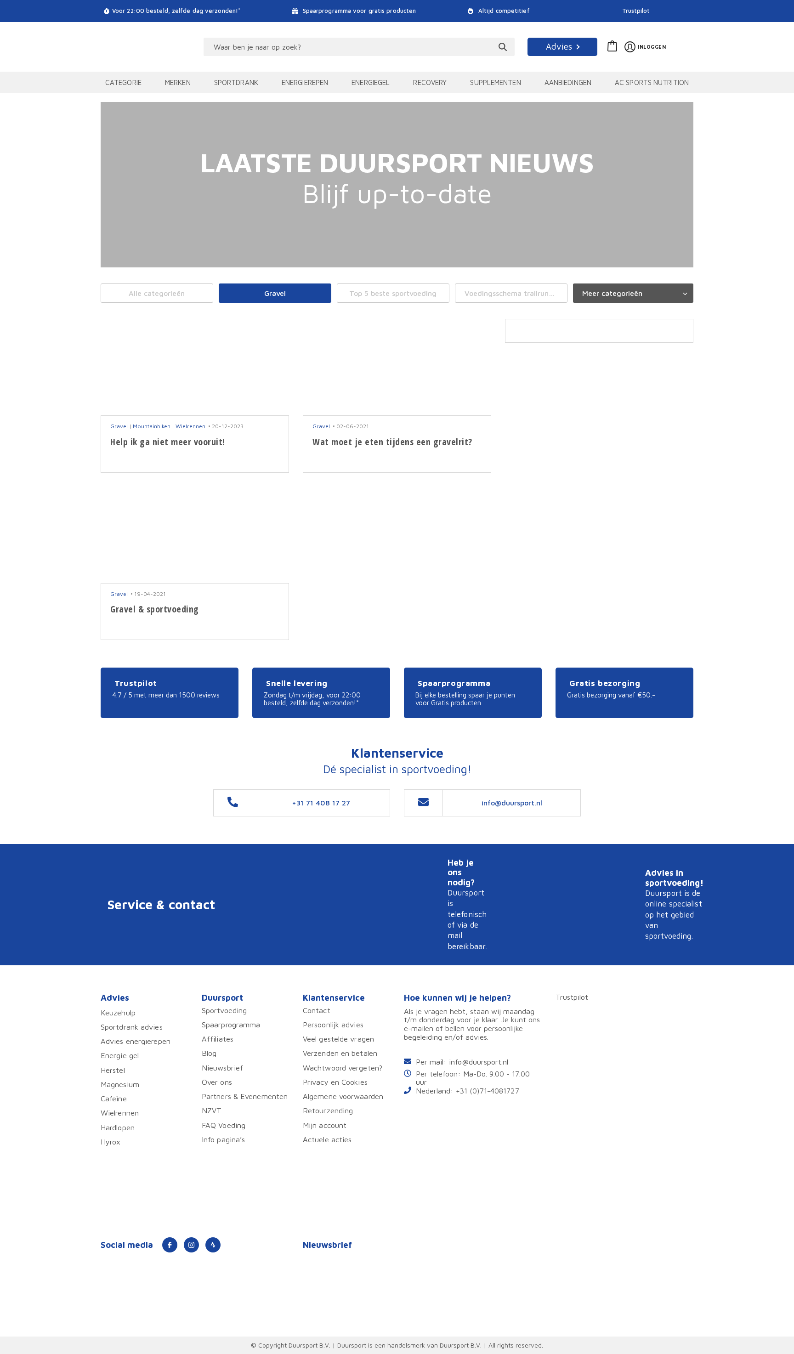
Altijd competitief (503, 10)
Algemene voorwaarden (343, 1096)
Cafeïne (114, 1098)
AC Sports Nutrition (652, 82)
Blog (209, 1052)
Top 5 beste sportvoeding (393, 293)
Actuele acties (327, 1139)
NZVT (211, 1110)
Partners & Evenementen (245, 1096)
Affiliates (217, 1038)
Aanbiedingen (567, 82)
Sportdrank (236, 82)
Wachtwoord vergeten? (342, 1067)
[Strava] (213, 1244)
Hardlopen (118, 1127)
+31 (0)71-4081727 (487, 1090)
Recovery (430, 82)
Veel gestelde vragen (338, 1038)
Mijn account (324, 1125)
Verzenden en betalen (340, 1052)
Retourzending (328, 1110)
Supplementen (495, 82)
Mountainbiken (151, 426)
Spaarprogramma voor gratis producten (358, 10)
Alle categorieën (157, 293)
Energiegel (371, 82)
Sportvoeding (224, 1010)
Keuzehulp (118, 1012)
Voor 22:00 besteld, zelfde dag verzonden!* (176, 10)
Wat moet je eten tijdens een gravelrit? (392, 442)
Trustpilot (636, 10)
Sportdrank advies (132, 1026)
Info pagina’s (223, 1139)
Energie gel (120, 1055)
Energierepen (305, 82)
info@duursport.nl (478, 1061)
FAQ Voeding (223, 1125)
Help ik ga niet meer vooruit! (167, 442)
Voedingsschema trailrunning (514, 293)
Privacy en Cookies (335, 1081)
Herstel (113, 1069)
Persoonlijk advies (333, 1024)
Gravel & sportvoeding (154, 609)
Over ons (217, 1081)
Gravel (275, 293)
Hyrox (111, 1141)
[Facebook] (169, 1244)
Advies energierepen (135, 1041)
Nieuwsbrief (222, 1067)
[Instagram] (191, 1244)
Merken (178, 82)
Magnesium (120, 1084)
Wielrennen (190, 426)
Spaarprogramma (231, 1024)
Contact (316, 1010)
